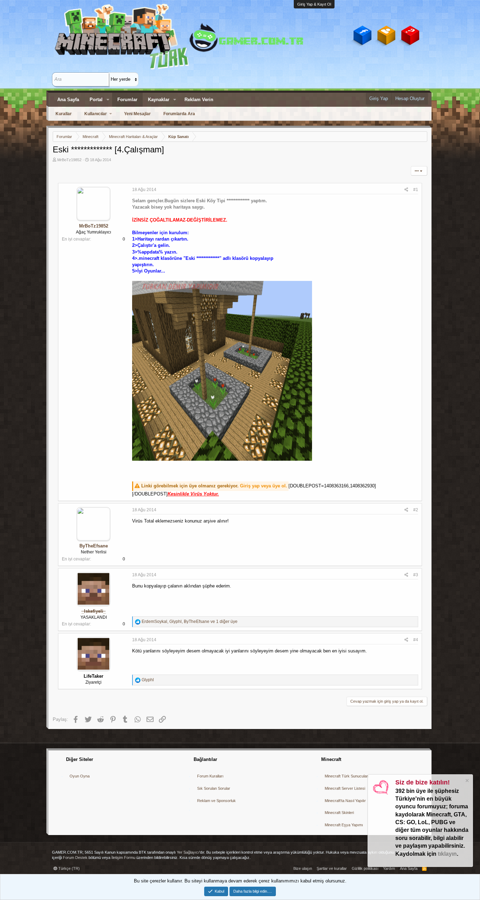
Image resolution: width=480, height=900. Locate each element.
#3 (415, 574)
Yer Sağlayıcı (188, 852)
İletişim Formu (123, 857)
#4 (415, 639)
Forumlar (127, 99)
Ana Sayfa (68, 99)
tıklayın (447, 854)
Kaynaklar (158, 99)
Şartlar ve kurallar (332, 868)
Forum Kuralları (210, 776)
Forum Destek (75, 857)
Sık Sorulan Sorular (213, 788)
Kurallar (64, 113)
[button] (107, 100)
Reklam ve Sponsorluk (216, 801)
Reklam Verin (198, 99)
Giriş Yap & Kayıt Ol (314, 4)
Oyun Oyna (80, 776)
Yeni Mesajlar (137, 113)
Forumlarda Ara (179, 113)
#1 (415, 189)
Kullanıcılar (95, 113)
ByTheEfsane (93, 545)
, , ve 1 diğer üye (190, 621)
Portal (96, 99)
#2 (415, 509)
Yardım (389, 868)
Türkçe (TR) (68, 868)
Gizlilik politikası (365, 868)
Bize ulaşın (302, 868)
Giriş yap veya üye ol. (263, 485)
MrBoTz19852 (69, 160)
